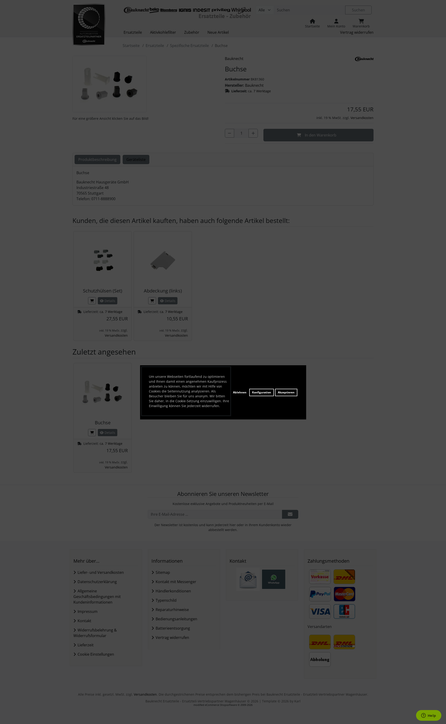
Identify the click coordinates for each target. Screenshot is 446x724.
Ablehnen (239, 392)
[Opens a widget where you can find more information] (428, 716)
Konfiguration (261, 392)
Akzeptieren (286, 392)
